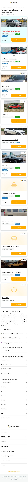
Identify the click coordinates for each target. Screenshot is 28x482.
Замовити (18, 39)
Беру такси (5, 165)
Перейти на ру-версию (14, 471)
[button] (26, 50)
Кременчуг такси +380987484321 (11, 272)
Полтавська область (19, 7)
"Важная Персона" (7, 221)
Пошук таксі (9, 7)
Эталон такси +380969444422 (10, 246)
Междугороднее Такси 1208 (10, 140)
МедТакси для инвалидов (9, 59)
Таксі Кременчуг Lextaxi (8, 193)
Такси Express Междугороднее (11, 31)
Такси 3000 (5, 114)
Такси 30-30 (5, 298)
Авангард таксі (6, 86)
